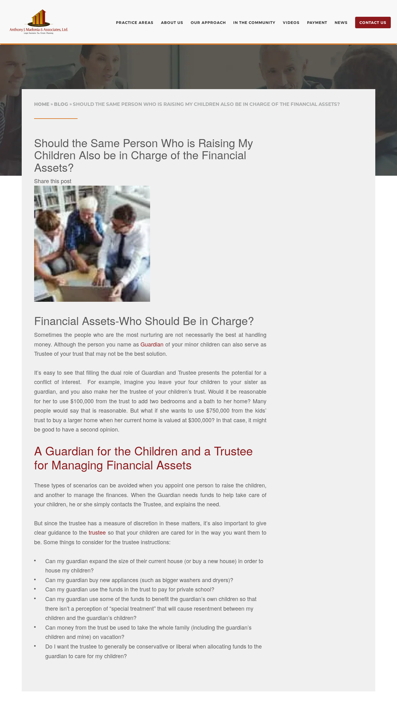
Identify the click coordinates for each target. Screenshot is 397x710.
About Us (172, 22)
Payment (317, 22)
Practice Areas (135, 22)
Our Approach (208, 22)
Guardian (151, 344)
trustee (97, 532)
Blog (61, 104)
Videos (291, 22)
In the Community (254, 22)
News (341, 22)
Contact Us (372, 22)
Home (41, 104)
